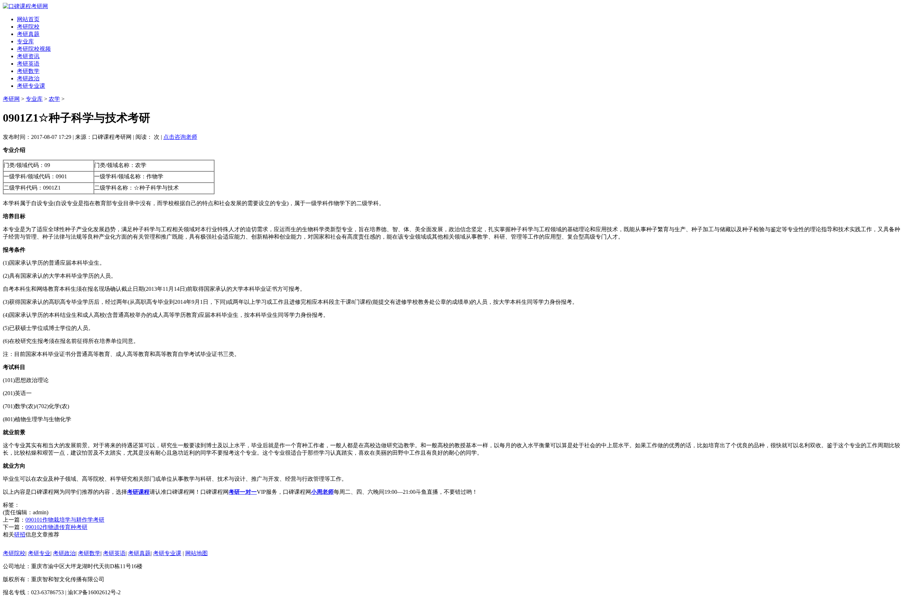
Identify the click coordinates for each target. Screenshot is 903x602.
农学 (54, 99)
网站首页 (28, 19)
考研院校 (28, 27)
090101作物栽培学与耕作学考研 (64, 520)
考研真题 (28, 34)
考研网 (11, 99)
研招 (19, 535)
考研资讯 (28, 56)
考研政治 (28, 78)
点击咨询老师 (180, 137)
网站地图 (196, 553)
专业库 (25, 41)
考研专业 (39, 553)
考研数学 (28, 71)
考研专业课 (31, 86)
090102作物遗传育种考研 (56, 527)
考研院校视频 (34, 49)
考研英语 (28, 64)
